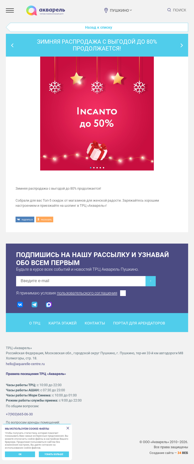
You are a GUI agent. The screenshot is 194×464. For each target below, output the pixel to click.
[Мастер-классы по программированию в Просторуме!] (181, 45)
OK (20, 454)
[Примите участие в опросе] (12, 45)
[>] (151, 281)
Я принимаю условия (66, 293)
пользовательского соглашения (87, 293)
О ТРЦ (34, 323)
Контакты (95, 323)
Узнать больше (54, 454)
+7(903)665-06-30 (19, 414)
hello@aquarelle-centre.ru (25, 364)
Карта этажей (62, 323)
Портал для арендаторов (139, 323)
